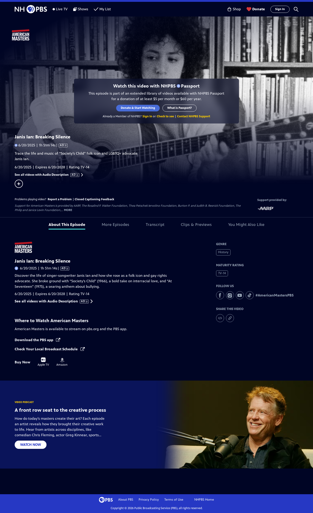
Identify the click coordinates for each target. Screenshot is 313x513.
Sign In (280, 9)
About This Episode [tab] (67, 224)
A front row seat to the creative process (60, 410)
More (68, 210)
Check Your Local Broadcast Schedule (47, 349)
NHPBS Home (204, 500)
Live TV (62, 9)
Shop (237, 9)
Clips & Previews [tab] (196, 224)
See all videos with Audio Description (45, 175)
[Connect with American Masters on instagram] (230, 295)
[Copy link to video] (230, 318)
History (223, 252)
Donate (258, 9)
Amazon (62, 362)
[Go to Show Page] (162, 35)
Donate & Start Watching (138, 108)
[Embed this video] (220, 318)
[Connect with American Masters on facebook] (220, 295)
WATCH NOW (30, 444)
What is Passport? (179, 108)
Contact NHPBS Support (193, 116)
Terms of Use (173, 500)
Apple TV (43, 362)
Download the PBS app (34, 340)
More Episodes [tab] (115, 224)
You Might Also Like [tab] (246, 224)
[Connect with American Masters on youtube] (240, 295)
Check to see (165, 116)
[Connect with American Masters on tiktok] (250, 295)
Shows (83, 9)
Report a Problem (60, 199)
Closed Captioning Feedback (94, 199)
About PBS (125, 500)
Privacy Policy (149, 500)
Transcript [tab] (155, 224)
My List (105, 9)
